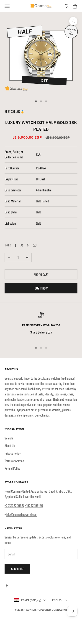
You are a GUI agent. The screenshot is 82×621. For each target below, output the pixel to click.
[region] (41, 326)
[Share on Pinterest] (28, 245)
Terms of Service (14, 460)
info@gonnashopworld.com (21, 514)
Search (9, 438)
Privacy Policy (12, 453)
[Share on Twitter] (22, 245)
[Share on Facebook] (15, 245)
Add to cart (41, 274)
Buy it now (41, 288)
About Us (10, 445)
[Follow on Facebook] (7, 585)
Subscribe (17, 568)
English (57, 600)
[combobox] (56, 168)
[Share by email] (34, 245)
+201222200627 (14, 505)
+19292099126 (34, 505)
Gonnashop (60, 609)
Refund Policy (12, 468)
